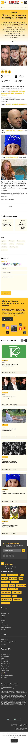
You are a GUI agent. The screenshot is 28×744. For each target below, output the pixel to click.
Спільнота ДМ (9, 319)
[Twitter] (5, 71)
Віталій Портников (5, 595)
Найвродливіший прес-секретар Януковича (13, 493)
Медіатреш (4, 629)
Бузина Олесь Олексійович (16, 104)
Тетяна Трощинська (21, 585)
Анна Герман (14, 247)
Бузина (3, 241)
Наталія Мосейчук (13, 588)
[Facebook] (2, 71)
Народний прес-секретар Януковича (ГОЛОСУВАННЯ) (9, 462)
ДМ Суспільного (5, 659)
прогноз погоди (17, 599)
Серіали (3, 615)
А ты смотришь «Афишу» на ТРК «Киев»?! (7, 224)
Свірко (11, 244)
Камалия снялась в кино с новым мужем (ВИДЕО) (21, 225)
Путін (21, 574)
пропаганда (4, 578)
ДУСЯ (14, 41)
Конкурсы (5, 7)
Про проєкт (4, 639)
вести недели (15, 581)
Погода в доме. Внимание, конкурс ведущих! (9, 429)
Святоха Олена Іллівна (14, 130)
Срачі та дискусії (6, 627)
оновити (4, 261)
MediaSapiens (5, 656)
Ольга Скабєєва (13, 578)
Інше (9, 7)
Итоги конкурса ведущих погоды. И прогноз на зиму (9, 397)
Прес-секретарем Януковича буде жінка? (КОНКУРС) (10, 526)
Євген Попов (4, 585)
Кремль (21, 578)
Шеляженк (20, 244)
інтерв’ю (14, 595)
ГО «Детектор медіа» (7, 675)
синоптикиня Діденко (6, 599)
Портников (3, 588)
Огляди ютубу (5, 613)
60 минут (12, 585)
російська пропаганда (13, 574)
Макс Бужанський (5, 592)
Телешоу (3, 620)
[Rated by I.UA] (10, 719)
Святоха (11, 241)
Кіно (2, 622)
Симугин (4, 247)
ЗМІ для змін (4, 661)
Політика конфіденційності (8, 642)
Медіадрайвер (5, 666)
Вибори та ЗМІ (5, 670)
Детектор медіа (5, 654)
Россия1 (3, 574)
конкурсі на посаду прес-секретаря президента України (13, 93)
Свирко (3, 244)
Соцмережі (4, 625)
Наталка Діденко (5, 602)
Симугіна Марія (11, 157)
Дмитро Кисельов (5, 581)
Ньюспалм (4, 677)
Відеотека (4, 668)
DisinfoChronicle (5, 663)
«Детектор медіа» (8, 687)
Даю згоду (14, 740)
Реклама (3, 644)
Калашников (21, 241)
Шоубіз (3, 618)
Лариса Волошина (17, 592)
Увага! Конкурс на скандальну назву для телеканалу (10, 365)
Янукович (4, 250)
